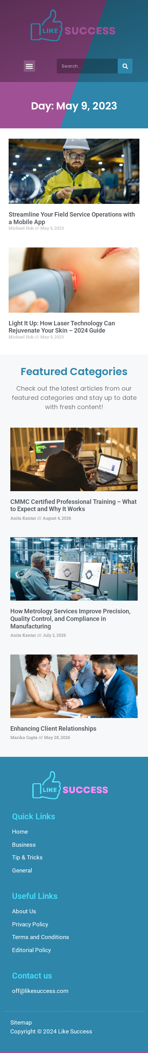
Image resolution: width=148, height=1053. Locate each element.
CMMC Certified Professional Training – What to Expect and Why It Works (73, 505)
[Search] (125, 66)
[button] (29, 66)
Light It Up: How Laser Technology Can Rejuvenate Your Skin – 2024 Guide (62, 327)
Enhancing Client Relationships (53, 728)
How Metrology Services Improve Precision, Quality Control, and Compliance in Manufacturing (70, 618)
